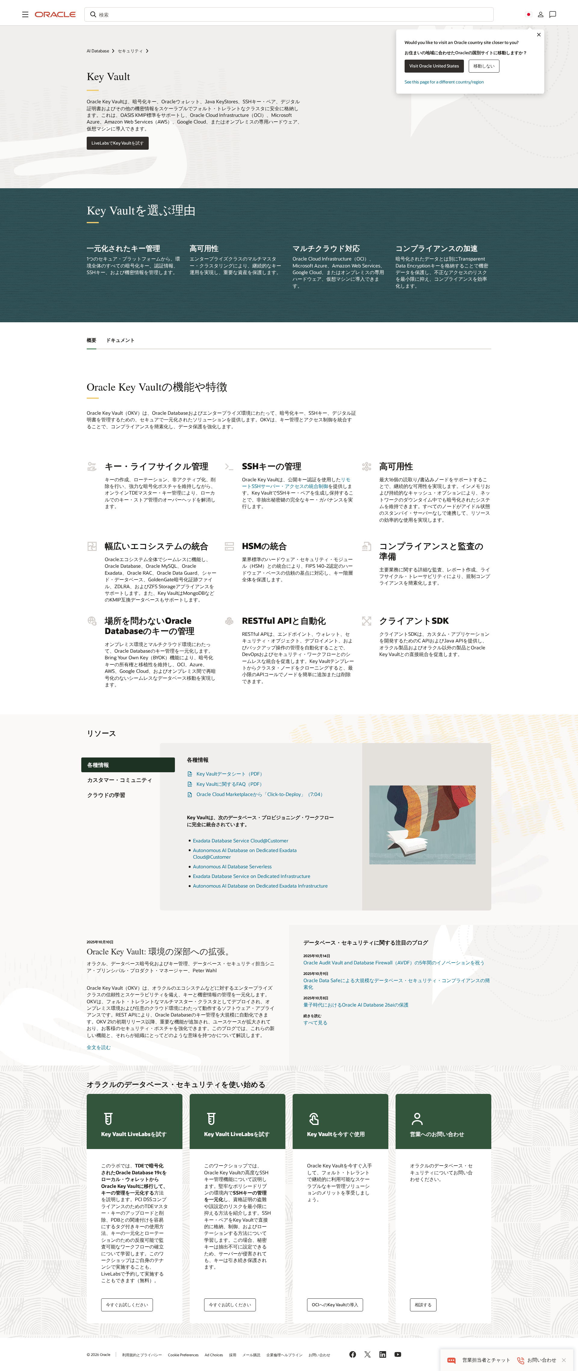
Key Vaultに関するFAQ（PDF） (230, 784)
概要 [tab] (91, 340)
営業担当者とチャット (486, 1360)
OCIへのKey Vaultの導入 (335, 1304)
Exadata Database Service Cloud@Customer (240, 840)
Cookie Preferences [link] (183, 1354)
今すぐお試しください (127, 1304)
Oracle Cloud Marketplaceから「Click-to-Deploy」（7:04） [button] (261, 794)
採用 (232, 1354)
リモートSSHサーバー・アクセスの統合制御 (296, 482)
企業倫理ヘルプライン (284, 1354)
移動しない (484, 66)
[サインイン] (540, 14)
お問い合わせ (319, 1354)
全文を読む (99, 1047)
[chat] (451, 1360)
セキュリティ (130, 51)
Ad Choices (214, 1354)
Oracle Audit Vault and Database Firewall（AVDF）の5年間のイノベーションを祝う (394, 962)
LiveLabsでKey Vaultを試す (118, 143)
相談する (423, 1304)
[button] (25, 14)
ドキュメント (120, 340)
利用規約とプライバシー (142, 1354)
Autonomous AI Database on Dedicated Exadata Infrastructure (260, 885)
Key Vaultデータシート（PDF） (231, 773)
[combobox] (289, 14)
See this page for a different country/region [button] (444, 82)
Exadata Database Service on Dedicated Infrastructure (251, 876)
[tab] (128, 764)
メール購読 (251, 1354)
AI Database (98, 51)
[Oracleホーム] (55, 14)
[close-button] (564, 1360)
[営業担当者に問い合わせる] (552, 14)
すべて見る (315, 1022)
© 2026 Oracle (98, 1354)
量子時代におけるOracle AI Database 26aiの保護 (356, 1004)
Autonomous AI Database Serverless (232, 866)
